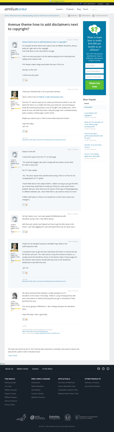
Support (100, 4)
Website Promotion (38, 397)
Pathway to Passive (92, 382)
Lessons (59, 9)
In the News (47, 369)
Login (107, 4)
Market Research (37, 386)
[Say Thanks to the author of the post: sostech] (25, 80)
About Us (9, 369)
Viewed (86, 103)
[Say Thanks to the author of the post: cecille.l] (25, 319)
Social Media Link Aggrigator (90, 114)
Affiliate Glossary (11, 390)
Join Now (8, 386)
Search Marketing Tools (66, 386)
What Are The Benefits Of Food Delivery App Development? (93, 124)
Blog (79, 9)
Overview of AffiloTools (66, 382)
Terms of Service (11, 401)
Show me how (94, 85)
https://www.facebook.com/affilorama (48, 333)
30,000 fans (74, 15)
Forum (85, 9)
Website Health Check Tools (68, 393)
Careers (35, 369)
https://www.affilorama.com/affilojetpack (35, 331)
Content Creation (37, 393)
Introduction (35, 382)
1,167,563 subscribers (101, 15)
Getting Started (10, 382)
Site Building (35, 390)
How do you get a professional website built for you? (93, 135)
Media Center (22, 369)
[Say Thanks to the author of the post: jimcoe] (25, 131)
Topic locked (12, 355)
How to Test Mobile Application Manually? (92, 155)
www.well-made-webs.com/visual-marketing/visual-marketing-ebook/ (44, 140)
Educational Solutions (92, 386)
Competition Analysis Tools (67, 390)
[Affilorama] (16, 8)
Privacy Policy (10, 405)
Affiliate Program (11, 397)
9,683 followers (86, 15)
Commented (88, 107)
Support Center (10, 393)
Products (70, 9)
